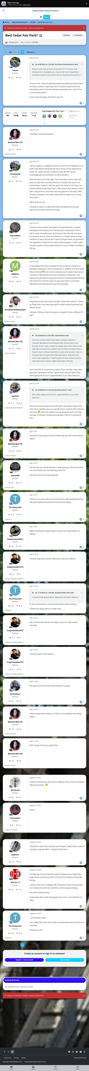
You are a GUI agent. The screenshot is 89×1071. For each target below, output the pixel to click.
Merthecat (15, 790)
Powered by (35, 1062)
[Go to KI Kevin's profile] (60, 116)
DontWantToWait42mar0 (15, 310)
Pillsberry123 (13, 42)
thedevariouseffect (15, 539)
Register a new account (24, 960)
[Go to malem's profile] (15, 62)
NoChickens (15, 694)
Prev (10, 52)
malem (15, 70)
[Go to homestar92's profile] (15, 165)
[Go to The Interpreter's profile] (44, 116)
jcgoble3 (15, 396)
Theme (76, 1058)
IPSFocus (83, 1058)
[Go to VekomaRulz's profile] (15, 227)
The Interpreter (15, 507)
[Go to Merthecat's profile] (15, 782)
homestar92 (15, 174)
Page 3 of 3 (30, 52)
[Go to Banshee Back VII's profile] (55, 116)
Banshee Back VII (15, 142)
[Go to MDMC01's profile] (15, 266)
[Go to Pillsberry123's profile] (6, 42)
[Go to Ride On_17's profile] (15, 874)
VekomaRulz (15, 236)
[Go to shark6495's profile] (15, 467)
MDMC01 (15, 274)
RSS (24, 1058)
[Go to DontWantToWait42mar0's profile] (49, 116)
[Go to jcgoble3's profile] (15, 387)
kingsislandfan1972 (15, 567)
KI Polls (35, 42)
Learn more (4, 4)
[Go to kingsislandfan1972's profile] (15, 558)
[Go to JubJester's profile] (15, 846)
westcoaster (15, 818)
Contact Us (7, 1058)
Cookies (16, 1058)
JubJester (15, 855)
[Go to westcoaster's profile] (15, 809)
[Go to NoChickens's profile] (15, 685)
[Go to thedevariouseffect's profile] (15, 530)
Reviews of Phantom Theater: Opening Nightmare (25, 28)
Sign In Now (64, 960)
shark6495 (15, 476)
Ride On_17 (15, 882)
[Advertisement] (44, 1016)
